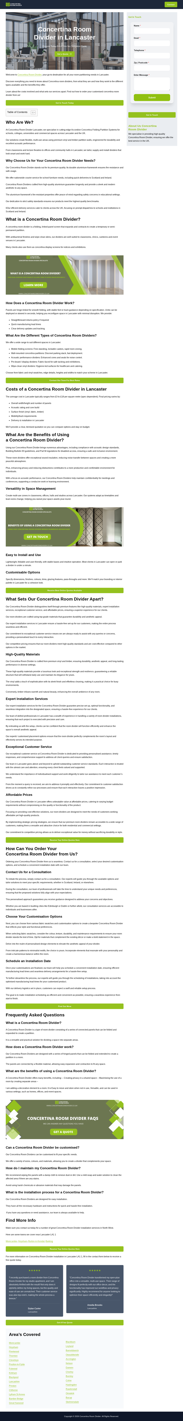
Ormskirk (70, 1393)
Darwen (69, 1367)
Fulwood (13, 1369)
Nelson (69, 1363)
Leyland (69, 1346)
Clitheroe (13, 1390)
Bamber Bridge (16, 1399)
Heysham (22, 1241)
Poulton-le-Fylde (17, 1364)
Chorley (69, 1372)
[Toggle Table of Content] (32, 112)
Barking (49, 1241)
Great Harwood (16, 1403)
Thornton (13, 1356)
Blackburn (70, 1342)
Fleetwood (14, 1351)
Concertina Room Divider (30, 75)
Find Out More (64, 1006)
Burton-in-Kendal (36, 1241)
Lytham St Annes (17, 1394)
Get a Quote (62, 54)
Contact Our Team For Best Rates (64, 380)
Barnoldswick (72, 1350)
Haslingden (71, 1385)
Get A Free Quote (64, 1322)
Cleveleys (13, 1360)
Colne (69, 1380)
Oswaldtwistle (72, 1355)
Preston (12, 1386)
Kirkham (13, 1373)
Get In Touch (152, 115)
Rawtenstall (71, 1389)
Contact (171, 4)
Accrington (71, 1359)
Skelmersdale (72, 1402)
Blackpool (13, 1377)
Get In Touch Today (65, 103)
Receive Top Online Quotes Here (65, 840)
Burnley (69, 1376)
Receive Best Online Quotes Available (64, 590)
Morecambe (11, 1241)
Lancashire (14, 1381)
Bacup (69, 1397)
